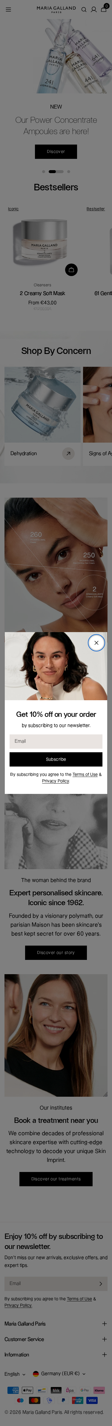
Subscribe (56, 759)
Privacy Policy (55, 781)
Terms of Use (85, 774)
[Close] (96, 643)
